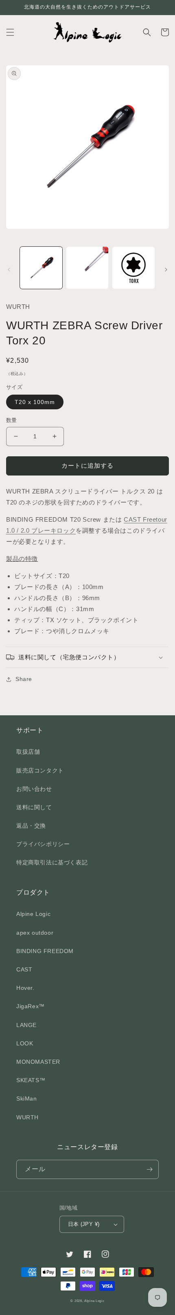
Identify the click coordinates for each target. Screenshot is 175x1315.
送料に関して (34, 807)
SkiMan (26, 1098)
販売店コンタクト (40, 770)
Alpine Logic (33, 914)
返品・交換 (31, 825)
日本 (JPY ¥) (84, 1224)
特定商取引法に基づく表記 (52, 862)
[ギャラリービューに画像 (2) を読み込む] (87, 268)
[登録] (149, 1169)
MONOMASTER (38, 1061)
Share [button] (23, 679)
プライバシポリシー (43, 844)
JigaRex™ (30, 1006)
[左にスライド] (9, 270)
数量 (11, 420)
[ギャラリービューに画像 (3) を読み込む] (133, 268)
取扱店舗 (28, 751)
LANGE (26, 1025)
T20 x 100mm (35, 402)
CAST (24, 969)
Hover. (25, 988)
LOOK (24, 1043)
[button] (10, 32)
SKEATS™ (30, 1080)
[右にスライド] (166, 270)
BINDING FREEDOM (45, 951)
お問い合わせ (34, 789)
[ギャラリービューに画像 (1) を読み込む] (41, 268)
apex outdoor (34, 932)
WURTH (27, 1117)
